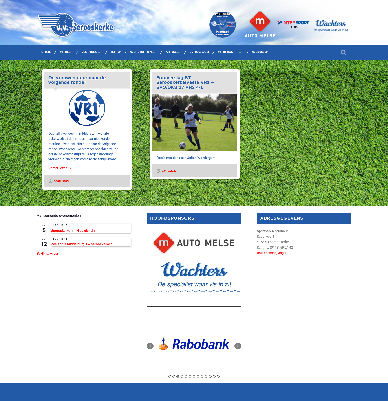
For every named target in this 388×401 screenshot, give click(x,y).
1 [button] (169, 376)
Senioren (89, 52)
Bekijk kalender (47, 253)
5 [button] (186, 376)
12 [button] (214, 376)
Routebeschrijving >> (272, 253)
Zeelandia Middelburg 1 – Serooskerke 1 (82, 244)
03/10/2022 (169, 170)
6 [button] (190, 376)
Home (46, 52)
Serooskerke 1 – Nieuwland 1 (73, 230)
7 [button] (194, 376)
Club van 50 (228, 52)
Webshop (260, 52)
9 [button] (202, 376)
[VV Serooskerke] (76, 26)
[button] (150, 346)
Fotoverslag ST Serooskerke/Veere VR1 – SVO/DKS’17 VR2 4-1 (185, 82)
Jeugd (116, 52)
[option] (194, 344)
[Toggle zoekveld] (343, 52)
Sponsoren (199, 52)
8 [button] (198, 376)
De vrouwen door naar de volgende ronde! (77, 80)
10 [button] (206, 376)
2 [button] (173, 376)
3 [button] (177, 376)
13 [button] (218, 376)
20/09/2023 (61, 181)
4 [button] (182, 376)
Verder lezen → (59, 168)
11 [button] (210, 376)
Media (171, 52)
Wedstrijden (141, 52)
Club (64, 52)
